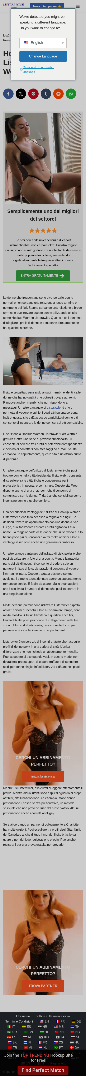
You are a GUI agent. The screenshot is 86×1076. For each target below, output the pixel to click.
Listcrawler (54, 407)
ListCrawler (10, 35)
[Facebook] (8, 94)
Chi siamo (23, 1016)
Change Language (43, 56)
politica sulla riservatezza (53, 1016)
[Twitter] (21, 94)
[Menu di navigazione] (78, 6)
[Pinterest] (33, 94)
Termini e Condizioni (19, 1021)
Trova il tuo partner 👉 (47, 6)
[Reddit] (58, 94)
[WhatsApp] (71, 94)
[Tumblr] (46, 94)
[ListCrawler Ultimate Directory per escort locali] (13, 6)
